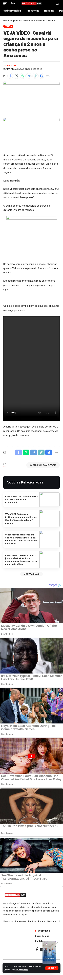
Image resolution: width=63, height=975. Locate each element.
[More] (47, 76)
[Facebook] (37, 949)
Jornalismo (9, 66)
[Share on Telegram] (29, 76)
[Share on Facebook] (10, 76)
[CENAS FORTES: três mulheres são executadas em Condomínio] (49, 499)
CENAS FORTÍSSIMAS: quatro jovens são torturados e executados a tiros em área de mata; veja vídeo (21, 559)
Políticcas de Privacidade (16, 970)
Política (32, 921)
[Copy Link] (35, 76)
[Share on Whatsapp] (23, 76)
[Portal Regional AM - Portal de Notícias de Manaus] (31, 3)
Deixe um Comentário (44, 465)
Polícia (8, 26)
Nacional (52, 921)
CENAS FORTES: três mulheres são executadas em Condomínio (21, 499)
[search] (57, 3)
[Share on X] (16, 76)
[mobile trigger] (6, 3)
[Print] (41, 76)
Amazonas (20, 921)
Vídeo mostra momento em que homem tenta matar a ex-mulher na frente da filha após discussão (21, 539)
